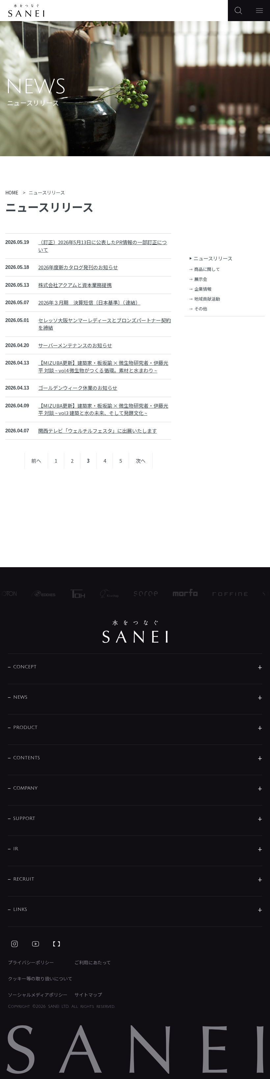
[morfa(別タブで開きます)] (180, 593)
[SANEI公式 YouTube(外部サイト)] (35, 943)
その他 (200, 309)
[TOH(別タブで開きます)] (72, 594)
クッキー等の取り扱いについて (40, 978)
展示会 (200, 279)
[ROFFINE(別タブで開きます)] (224, 593)
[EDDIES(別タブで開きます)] (38, 594)
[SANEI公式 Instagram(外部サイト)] (14, 943)
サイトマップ (88, 994)
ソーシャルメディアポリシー (38, 994)
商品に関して (207, 269)
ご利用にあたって (92, 962)
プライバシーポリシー (31, 962)
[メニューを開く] (259, 10)
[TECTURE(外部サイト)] (56, 943)
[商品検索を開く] (238, 10)
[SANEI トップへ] (135, 631)
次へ (141, 460)
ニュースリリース (213, 258)
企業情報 (202, 289)
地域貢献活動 (207, 299)
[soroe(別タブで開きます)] (140, 593)
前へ (36, 460)
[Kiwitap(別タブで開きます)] (104, 593)
